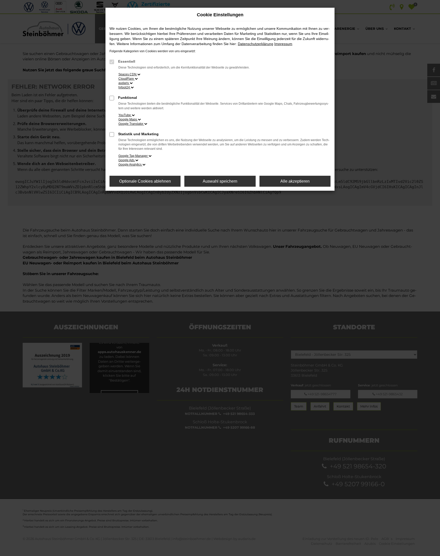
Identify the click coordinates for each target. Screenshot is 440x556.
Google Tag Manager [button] (133, 156)
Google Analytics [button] (130, 164)
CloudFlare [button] (126, 78)
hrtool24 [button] (124, 87)
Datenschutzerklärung (255, 44)
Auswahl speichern (220, 181)
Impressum (283, 44)
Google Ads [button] (126, 160)
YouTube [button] (125, 115)
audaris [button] (124, 83)
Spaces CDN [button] (127, 74)
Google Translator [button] (131, 124)
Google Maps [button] (128, 119)
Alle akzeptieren (295, 181)
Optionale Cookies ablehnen (145, 181)
